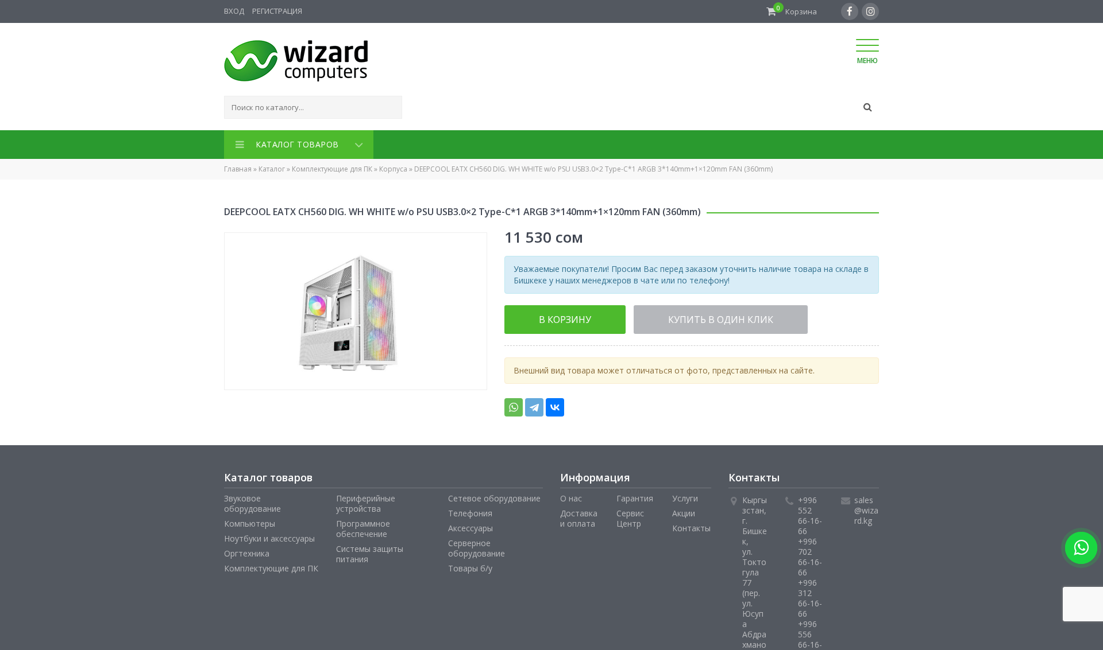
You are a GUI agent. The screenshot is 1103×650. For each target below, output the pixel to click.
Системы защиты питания (369, 550)
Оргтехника (246, 549)
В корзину (549, 316)
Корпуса (393, 167)
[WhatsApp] (513, 404)
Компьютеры (249, 520)
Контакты (691, 524)
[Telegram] (534, 404)
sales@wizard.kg (866, 507)
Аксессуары (470, 524)
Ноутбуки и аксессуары (269, 535)
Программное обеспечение (363, 525)
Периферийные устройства (365, 500)
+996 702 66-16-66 (810, 553)
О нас (571, 494)
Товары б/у (470, 564)
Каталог (272, 167)
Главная (238, 167)
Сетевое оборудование (494, 494)
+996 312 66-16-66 (810, 595)
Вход (234, 11)
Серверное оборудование (476, 544)
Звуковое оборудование (252, 500)
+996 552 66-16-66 (810, 512)
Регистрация (277, 11)
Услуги (685, 494)
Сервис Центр (630, 515)
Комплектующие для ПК (332, 167)
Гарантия (634, 494)
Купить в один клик (671, 316)
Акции (683, 509)
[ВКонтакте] (555, 404)
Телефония (470, 509)
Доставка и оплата (578, 515)
